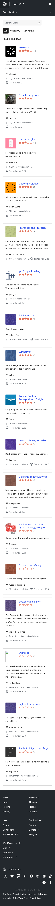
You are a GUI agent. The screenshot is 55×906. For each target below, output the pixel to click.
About (6, 797)
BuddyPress (10, 857)
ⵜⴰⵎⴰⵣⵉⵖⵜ (15, 869)
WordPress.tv (11, 834)
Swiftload (24, 652)
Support (6, 825)
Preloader (24, 47)
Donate (34, 829)
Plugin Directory (10, 12)
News (5, 802)
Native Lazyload (28, 139)
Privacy (6, 811)
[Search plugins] (39, 23)
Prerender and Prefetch (32, 227)
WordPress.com (12, 843)
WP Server (25, 351)
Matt (6, 848)
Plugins (32, 806)
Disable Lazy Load (29, 95)
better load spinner (30, 601)
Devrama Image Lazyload (33, 476)
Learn (5, 820)
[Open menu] (50, 4)
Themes (33, 802)
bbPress (8, 852)
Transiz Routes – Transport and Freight (31, 398)
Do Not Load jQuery (30, 565)
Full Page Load (27, 315)
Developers (8, 829)
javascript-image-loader (32, 440)
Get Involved (35, 820)
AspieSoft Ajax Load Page (33, 748)
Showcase (34, 797)
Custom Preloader (29, 183)
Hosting (6, 806)
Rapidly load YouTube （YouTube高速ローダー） (33, 526)
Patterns (33, 811)
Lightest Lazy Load (29, 704)
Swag (33, 834)
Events (32, 825)
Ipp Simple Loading (29, 271)
